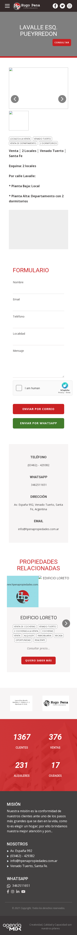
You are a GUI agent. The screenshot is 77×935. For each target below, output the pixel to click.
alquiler (29, 635)
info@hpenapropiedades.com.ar (38, 529)
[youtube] (23, 891)
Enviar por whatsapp (38, 423)
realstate (40, 640)
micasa (58, 635)
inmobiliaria (44, 635)
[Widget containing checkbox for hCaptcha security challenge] (42, 387)
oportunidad (23, 640)
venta (17, 635)
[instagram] (69, 5)
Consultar (61, 42)
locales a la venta (20, 138)
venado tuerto (42, 138)
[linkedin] (17, 891)
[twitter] (62, 5)
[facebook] (55, 5)
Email (16, 299)
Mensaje (18, 351)
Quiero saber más (38, 660)
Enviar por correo (38, 409)
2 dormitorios (48, 143)
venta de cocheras (24, 626)
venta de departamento (23, 143)
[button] (15, 99)
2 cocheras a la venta (26, 631)
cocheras (47, 631)
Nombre (18, 282)
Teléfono (18, 316)
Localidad (19, 333)
